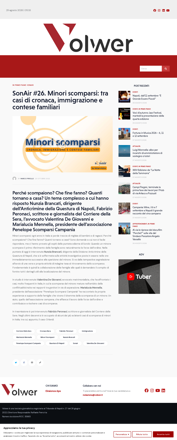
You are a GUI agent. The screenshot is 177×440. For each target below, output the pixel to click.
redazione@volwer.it (93, 395)
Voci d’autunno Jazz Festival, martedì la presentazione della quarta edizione (148, 115)
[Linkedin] (163, 10)
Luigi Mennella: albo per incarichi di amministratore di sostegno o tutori (147, 153)
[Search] (166, 68)
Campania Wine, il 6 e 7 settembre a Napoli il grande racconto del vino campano (147, 210)
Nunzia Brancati (69, 337)
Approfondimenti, (140, 224)
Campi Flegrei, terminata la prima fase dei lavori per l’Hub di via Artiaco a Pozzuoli (148, 190)
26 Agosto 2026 (140, 243)
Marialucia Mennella (24, 337)
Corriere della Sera (23, 331)
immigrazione (87, 331)
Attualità (136, 146)
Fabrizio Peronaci (66, 331)
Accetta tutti (163, 434)
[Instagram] (159, 10)
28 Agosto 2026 (140, 103)
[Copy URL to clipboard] (40, 362)
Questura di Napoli (56, 343)
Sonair (30, 85)
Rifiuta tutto (142, 434)
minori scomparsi (47, 337)
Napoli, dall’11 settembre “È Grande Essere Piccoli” (147, 97)
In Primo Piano (19, 85)
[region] (88, 432)
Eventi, (136, 109)
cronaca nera (45, 331)
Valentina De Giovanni (95, 343)
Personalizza (121, 434)
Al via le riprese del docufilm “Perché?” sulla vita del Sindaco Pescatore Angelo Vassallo (147, 235)
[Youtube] (168, 10)
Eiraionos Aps (53, 391)
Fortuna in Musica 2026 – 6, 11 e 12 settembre (148, 134)
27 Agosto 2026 (139, 140)
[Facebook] (155, 10)
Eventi (135, 92)
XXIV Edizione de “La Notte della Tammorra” (146, 172)
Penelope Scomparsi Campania (28, 343)
